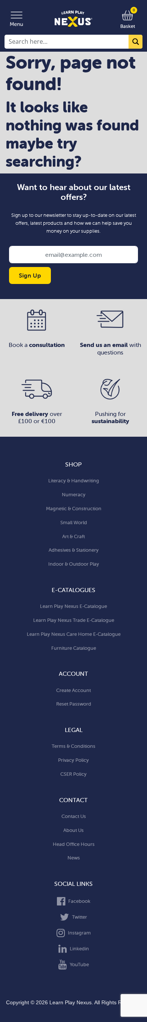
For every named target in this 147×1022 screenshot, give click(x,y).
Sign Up (30, 275)
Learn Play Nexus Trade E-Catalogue (73, 620)
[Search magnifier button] (135, 42)
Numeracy (74, 494)
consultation (47, 344)
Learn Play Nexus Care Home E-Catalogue (74, 634)
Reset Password (73, 704)
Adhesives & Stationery (74, 550)
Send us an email (104, 344)
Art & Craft (73, 536)
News (73, 858)
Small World (73, 522)
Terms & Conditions (73, 746)
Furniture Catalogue (73, 648)
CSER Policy (73, 774)
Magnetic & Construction (73, 508)
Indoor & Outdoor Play (73, 564)
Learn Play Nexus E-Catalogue (73, 606)
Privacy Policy (73, 760)
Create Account (73, 690)
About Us (73, 830)
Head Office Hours (74, 844)
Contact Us (73, 816)
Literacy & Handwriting (73, 480)
